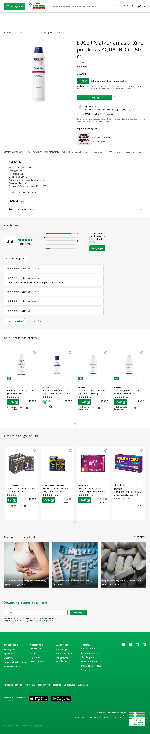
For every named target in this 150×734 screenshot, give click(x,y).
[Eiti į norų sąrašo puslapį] (126, 6)
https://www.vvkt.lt (119, 717)
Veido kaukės (69, 685)
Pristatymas (9, 649)
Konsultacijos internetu (15, 662)
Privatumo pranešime (46, 621)
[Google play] (61, 699)
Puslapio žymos (63, 649)
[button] (83, 66)
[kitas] (143, 383)
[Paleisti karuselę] (75, 424)
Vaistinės (34, 653)
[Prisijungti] (131, 6)
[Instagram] (130, 645)
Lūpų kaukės (83, 685)
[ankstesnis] (7, 383)
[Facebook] (123, 645)
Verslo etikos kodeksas (92, 661)
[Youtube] (137, 645)
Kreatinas (57, 685)
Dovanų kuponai (37, 661)
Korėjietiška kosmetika (13, 685)
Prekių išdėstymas (64, 653)
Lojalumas (35, 657)
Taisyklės (85, 670)
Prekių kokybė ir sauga (92, 665)
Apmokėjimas (10, 653)
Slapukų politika (88, 657)
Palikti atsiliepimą (12, 666)
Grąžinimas (9, 657)
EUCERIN (81, 62)
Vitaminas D (30, 685)
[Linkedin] (144, 645)
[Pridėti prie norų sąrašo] (115, 97)
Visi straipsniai (140, 536)
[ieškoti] (117, 6)
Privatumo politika (89, 653)
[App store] (38, 699)
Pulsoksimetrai (44, 685)
